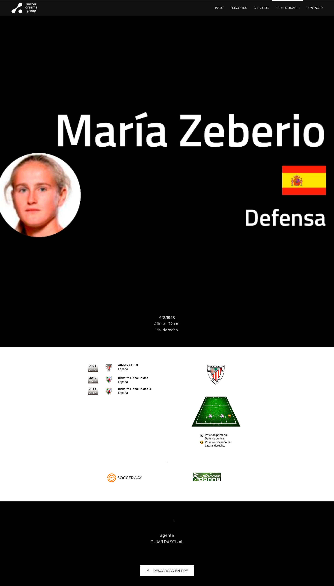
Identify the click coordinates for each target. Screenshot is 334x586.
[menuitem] (219, 8)
